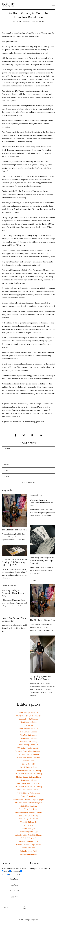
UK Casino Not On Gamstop (28, 754)
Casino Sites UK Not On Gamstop (28, 770)
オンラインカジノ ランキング (28, 716)
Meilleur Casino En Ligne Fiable (28, 777)
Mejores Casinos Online (28, 854)
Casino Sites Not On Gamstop (28, 758)
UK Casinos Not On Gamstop (28, 748)
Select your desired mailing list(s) (14, 868)
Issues (41, 21)
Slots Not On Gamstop (28, 741)
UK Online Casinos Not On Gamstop (28, 774)
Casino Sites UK (28, 764)
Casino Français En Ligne (28, 832)
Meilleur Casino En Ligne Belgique (28, 803)
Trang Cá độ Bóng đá (28, 822)
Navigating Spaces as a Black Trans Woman (40, 677)
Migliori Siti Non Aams (28, 806)
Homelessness (31, 21)
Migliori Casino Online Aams (28, 793)
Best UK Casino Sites (28, 767)
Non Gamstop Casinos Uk (28, 745)
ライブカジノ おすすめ (28, 809)
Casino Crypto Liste (28, 796)
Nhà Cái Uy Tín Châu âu (28, 819)
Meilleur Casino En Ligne (28, 841)
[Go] (24, 907)
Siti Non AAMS (28, 725)
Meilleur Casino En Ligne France (28, 845)
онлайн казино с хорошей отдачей (28, 812)
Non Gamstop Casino (28, 722)
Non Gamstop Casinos (28, 732)
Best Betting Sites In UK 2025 (28, 783)
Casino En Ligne (28, 828)
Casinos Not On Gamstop (28, 719)
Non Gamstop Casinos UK (28, 712)
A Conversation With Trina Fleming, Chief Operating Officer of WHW (14, 562)
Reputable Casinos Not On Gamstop (28, 751)
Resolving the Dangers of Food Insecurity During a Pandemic (42, 560)
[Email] (41, 435)
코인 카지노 (28, 825)
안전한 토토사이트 (28, 838)
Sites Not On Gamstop (28, 735)
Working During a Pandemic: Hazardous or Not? (41, 503)
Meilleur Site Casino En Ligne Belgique (28, 799)
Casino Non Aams (28, 761)
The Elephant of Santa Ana (14, 529)
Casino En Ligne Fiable (28, 851)
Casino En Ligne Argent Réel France (28, 835)
